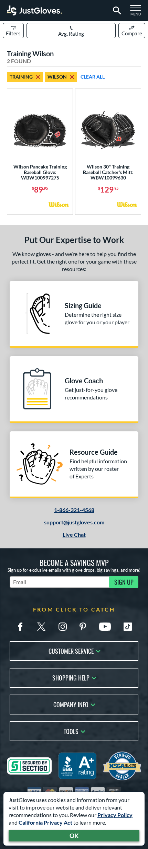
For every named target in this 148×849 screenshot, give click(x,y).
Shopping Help (70, 677)
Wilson (57, 77)
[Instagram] (63, 627)
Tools (71, 731)
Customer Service (71, 650)
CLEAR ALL (93, 77)
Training (21, 77)
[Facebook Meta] (20, 627)
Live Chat (74, 534)
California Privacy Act (45, 822)
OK (74, 835)
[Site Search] (116, 10)
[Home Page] (34, 10)
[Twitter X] (41, 627)
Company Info (70, 704)
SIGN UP (124, 582)
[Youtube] (105, 627)
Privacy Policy (115, 815)
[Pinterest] (83, 627)
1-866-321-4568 (74, 510)
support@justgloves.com (74, 522)
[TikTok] (128, 627)
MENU (137, 12)
